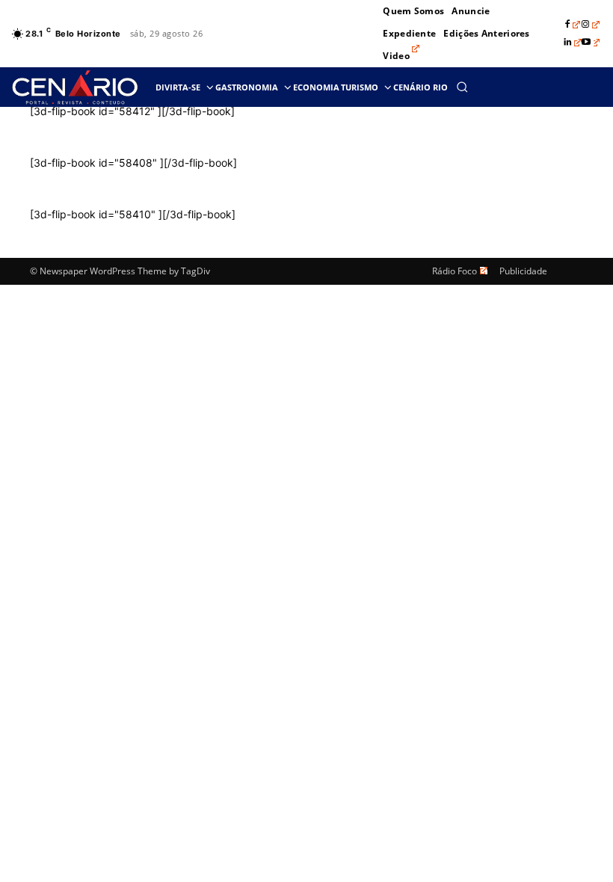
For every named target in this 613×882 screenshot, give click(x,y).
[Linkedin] (573, 43)
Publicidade (523, 271)
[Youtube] (591, 43)
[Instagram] (591, 25)
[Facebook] (573, 25)
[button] (462, 87)
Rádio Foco (454, 271)
